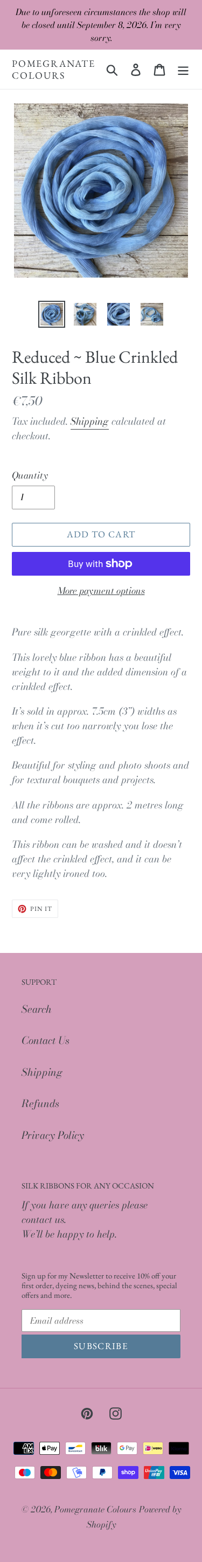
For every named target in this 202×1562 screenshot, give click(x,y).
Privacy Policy (53, 1135)
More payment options (101, 591)
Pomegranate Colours (53, 69)
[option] (51, 314)
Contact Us (45, 1040)
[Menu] (183, 69)
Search (37, 1009)
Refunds (40, 1103)
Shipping (90, 421)
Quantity (30, 475)
